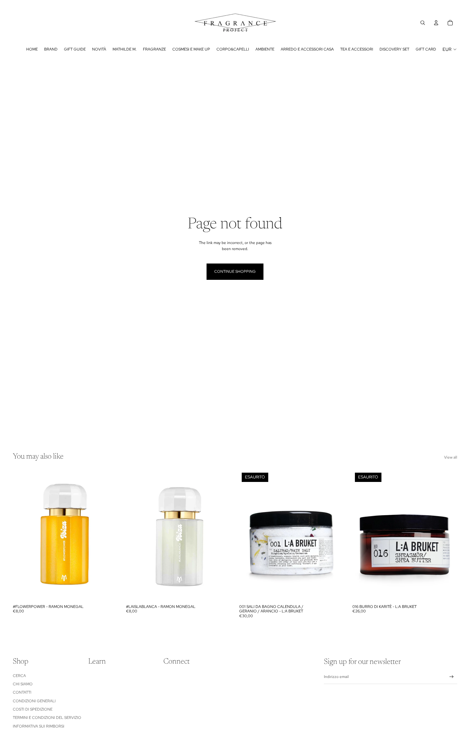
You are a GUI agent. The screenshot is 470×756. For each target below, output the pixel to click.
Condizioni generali (34, 701)
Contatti (22, 692)
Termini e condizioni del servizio (47, 717)
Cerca (19, 675)
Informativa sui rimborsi (38, 726)
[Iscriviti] (451, 676)
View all (450, 457)
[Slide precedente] (22, 536)
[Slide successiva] (108, 536)
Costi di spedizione (32, 709)
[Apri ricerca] (423, 23)
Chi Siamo (23, 684)
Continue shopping (235, 271)
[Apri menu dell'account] (436, 23)
